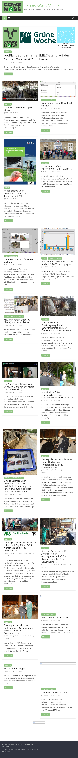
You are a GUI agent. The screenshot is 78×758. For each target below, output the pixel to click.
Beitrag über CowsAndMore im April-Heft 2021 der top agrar (57, 263)
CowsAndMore (43, 5)
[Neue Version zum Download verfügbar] (58, 82)
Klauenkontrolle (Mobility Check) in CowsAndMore (17, 321)
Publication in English (15, 668)
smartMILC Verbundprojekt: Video (18, 109)
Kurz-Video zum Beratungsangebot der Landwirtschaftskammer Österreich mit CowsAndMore (56, 326)
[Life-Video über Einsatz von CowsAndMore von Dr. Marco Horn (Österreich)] (20, 363)
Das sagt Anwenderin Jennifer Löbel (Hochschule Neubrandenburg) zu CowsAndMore (56, 463)
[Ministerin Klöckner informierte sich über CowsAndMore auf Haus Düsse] (58, 363)
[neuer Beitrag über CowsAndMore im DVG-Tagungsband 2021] (20, 140)
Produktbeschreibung (48, 100)
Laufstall (43, 472)
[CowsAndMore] (4, 18)
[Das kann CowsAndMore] (58, 664)
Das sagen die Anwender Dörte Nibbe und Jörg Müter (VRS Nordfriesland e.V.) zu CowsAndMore (20, 546)
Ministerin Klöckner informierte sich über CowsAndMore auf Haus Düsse (57, 395)
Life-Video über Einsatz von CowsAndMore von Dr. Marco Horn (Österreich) (19, 386)
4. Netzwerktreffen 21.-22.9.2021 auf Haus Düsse (57, 168)
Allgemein (8, 51)
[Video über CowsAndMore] (58, 596)
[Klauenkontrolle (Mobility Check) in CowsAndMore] (20, 297)
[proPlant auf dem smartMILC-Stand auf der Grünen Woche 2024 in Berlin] (39, 28)
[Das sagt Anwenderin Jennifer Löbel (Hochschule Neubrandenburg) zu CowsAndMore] (58, 430)
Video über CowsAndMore (54, 617)
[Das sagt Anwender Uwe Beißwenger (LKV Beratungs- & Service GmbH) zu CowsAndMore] (20, 596)
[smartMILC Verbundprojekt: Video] (20, 82)
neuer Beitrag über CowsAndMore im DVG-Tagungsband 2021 (16, 193)
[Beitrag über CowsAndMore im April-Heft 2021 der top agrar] (58, 229)
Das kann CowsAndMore (54, 692)
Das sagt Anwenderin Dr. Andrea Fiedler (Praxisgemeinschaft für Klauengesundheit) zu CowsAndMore (54, 556)
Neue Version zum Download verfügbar (56, 104)
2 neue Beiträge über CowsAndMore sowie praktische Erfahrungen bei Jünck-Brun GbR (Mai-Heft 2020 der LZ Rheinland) (18, 486)
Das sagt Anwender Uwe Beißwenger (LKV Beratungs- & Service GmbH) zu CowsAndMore (19, 629)
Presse (7, 187)
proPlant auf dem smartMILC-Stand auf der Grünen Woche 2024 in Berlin (36, 57)
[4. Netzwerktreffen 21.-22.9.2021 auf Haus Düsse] (58, 140)
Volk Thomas (18, 62)
